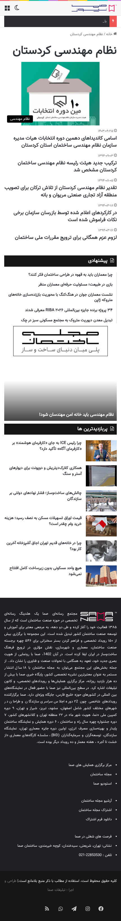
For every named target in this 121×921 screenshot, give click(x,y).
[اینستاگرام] (87, 908)
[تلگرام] (74, 908)
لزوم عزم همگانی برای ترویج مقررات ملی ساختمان (66, 238)
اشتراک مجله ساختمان (95, 810)
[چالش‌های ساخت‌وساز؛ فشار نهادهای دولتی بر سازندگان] (101, 500)
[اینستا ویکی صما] (33, 904)
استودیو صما (102, 784)
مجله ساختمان (101, 774)
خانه (109, 34)
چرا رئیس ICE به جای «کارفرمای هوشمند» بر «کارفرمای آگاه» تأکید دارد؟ (47, 446)
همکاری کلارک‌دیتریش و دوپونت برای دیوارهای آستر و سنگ (45, 471)
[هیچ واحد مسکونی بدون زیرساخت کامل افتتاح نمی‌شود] (101, 576)
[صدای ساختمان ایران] (94, 8)
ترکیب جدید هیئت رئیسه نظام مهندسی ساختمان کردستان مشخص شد (67, 166)
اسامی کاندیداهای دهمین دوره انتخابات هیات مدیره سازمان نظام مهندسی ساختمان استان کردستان (65, 141)
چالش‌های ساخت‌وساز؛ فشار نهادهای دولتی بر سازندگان (45, 496)
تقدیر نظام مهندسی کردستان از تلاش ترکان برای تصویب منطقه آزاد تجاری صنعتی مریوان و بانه (61, 191)
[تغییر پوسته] (17, 10)
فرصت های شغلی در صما (93, 836)
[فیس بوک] (101, 908)
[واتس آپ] (60, 908)
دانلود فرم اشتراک (99, 819)
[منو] (7, 10)
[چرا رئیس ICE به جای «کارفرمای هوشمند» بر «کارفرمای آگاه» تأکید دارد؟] (101, 450)
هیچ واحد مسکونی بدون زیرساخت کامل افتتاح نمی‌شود (46, 571)
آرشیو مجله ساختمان (96, 801)
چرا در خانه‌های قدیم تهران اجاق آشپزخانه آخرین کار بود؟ (44, 546)
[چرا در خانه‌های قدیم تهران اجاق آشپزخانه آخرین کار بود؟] (101, 550)
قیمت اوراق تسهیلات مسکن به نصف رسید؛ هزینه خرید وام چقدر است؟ (43, 521)
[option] (60, 390)
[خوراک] (47, 908)
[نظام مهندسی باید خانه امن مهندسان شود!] (60, 390)
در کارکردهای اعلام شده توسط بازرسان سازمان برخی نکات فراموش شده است (65, 216)
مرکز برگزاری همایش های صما (90, 765)
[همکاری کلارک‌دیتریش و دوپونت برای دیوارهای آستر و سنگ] (101, 475)
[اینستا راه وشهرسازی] (20, 904)
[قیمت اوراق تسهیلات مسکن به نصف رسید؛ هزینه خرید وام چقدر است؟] (101, 525)
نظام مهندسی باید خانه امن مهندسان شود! (76, 414)
